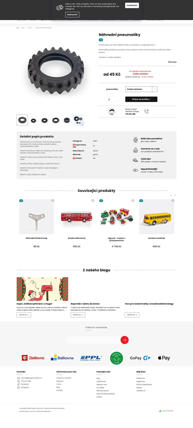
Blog (58, 387)
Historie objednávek (144, 384)
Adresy (139, 388)
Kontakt (60, 390)
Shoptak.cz (47, 411)
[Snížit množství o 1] (108, 99)
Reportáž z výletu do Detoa (85, 304)
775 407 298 (130, 114)
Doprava (60, 381)
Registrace (140, 381)
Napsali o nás (102, 384)
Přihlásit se (125, 339)
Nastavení (72, 14)
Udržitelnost (101, 381)
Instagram (25, 387)
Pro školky (100, 388)
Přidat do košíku (140, 99)
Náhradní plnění (103, 391)
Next (175, 195)
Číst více (172, 62)
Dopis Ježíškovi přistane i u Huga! (34, 304)
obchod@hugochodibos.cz (31, 378)
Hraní (95, 141)
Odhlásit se (140, 391)
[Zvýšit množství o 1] (116, 99)
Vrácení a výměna (64, 378)
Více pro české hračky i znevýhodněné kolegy (149, 304)
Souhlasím (132, 5)
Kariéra (99, 397)
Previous (171, 195)
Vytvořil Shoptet (167, 411)
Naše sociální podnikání (106, 394)
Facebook (25, 384)
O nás (59, 384)
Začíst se (23, 315)
